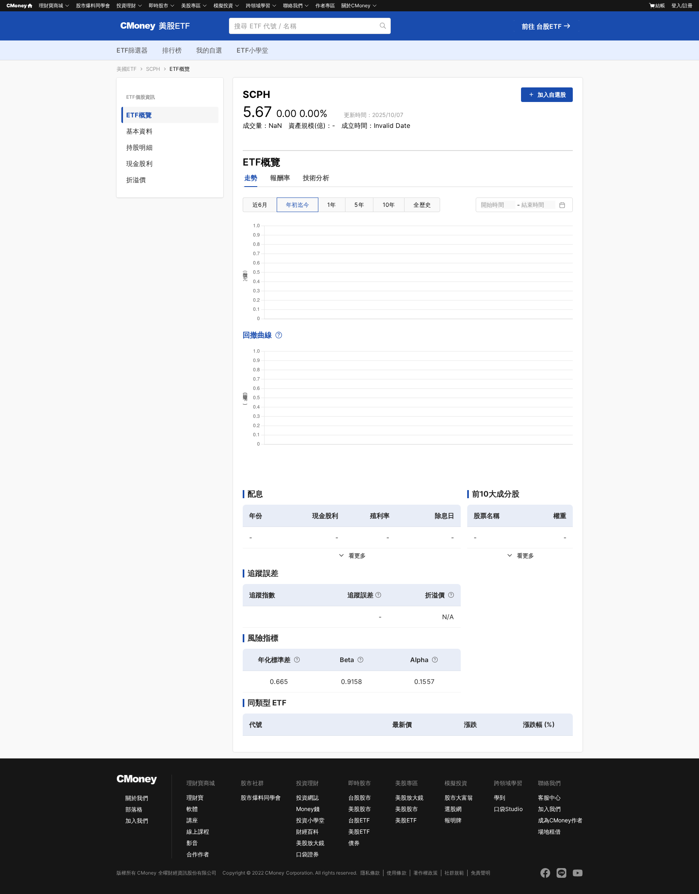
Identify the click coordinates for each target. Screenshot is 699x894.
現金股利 (139, 163)
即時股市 (158, 5)
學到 (499, 797)
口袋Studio (508, 808)
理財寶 (194, 797)
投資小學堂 (310, 820)
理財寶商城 (51, 5)
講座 (192, 820)
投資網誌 (307, 797)
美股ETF (359, 831)
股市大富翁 (459, 797)
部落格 (133, 809)
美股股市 (359, 808)
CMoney (16, 5)
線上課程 (197, 831)
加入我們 (136, 820)
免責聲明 (480, 873)
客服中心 (549, 797)
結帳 (660, 5)
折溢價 (136, 180)
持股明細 (139, 147)
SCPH (153, 69)
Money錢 (308, 808)
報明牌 (453, 820)
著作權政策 (425, 873)
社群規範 (454, 873)
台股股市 (359, 797)
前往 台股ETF (542, 26)
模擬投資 (223, 5)
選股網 (453, 808)
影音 (192, 842)
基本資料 (139, 131)
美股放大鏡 (310, 842)
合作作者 (197, 854)
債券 (354, 842)
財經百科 (307, 831)
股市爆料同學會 (93, 5)
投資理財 (126, 5)
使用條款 (396, 873)
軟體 (192, 808)
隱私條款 (370, 873)
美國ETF (126, 69)
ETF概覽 (179, 69)
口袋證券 (307, 854)
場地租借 (549, 831)
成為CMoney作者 (560, 820)
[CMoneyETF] (155, 26)
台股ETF (359, 820)
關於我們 (136, 797)
